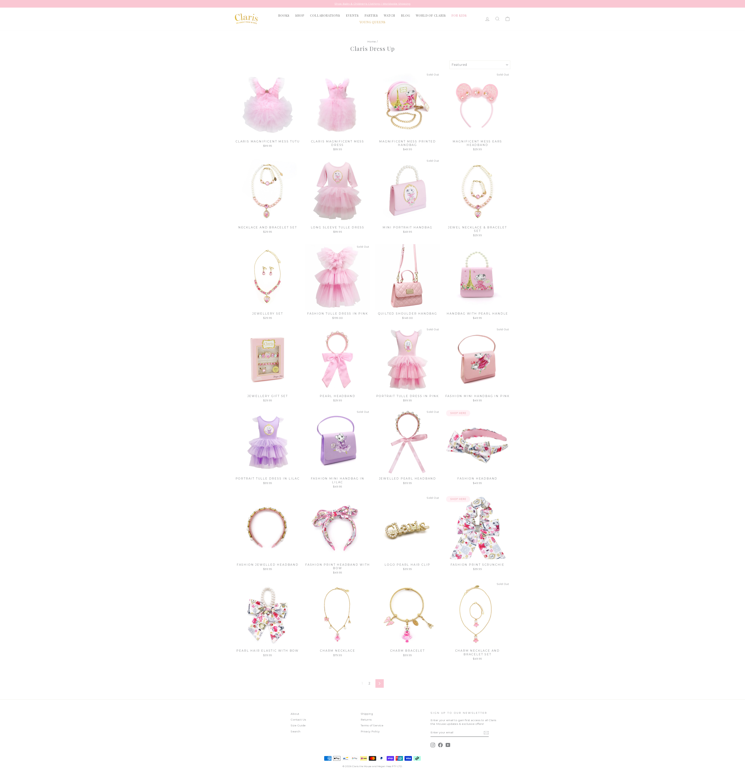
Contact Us (298, 719)
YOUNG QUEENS (373, 22)
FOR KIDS (459, 15)
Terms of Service (372, 725)
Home (371, 41)
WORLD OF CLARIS (431, 15)
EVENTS (352, 15)
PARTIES (371, 15)
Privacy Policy (370, 731)
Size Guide (298, 725)
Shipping (367, 713)
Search (295, 731)
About (295, 713)
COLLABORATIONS (325, 15)
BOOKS (283, 15)
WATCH (389, 15)
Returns (366, 719)
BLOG (405, 15)
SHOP (299, 15)
